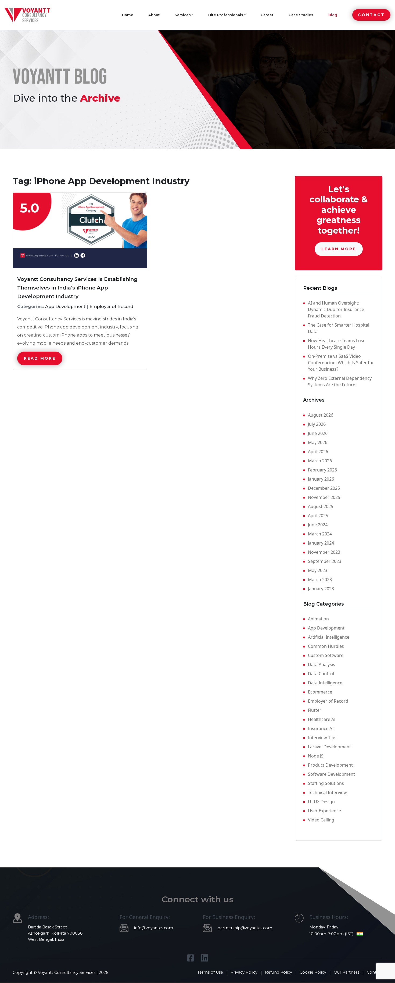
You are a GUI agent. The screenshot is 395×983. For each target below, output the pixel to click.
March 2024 (320, 534)
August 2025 (320, 506)
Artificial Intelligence (328, 637)
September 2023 (324, 561)
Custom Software (325, 655)
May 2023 (317, 570)
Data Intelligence (325, 683)
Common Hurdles (326, 646)
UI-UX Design (321, 802)
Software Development (331, 774)
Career (267, 15)
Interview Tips (322, 738)
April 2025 (318, 516)
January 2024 (321, 543)
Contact (371, 14)
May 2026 (317, 442)
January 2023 (321, 589)
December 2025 (324, 488)
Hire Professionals (225, 15)
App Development (326, 628)
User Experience (324, 811)
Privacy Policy (244, 972)
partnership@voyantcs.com (244, 927)
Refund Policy (278, 972)
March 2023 (320, 579)
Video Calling (321, 820)
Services (183, 15)
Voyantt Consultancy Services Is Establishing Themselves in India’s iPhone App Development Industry (77, 287)
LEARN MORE (338, 248)
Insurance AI (320, 728)
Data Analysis (321, 664)
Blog (332, 15)
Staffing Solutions (326, 783)
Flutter (314, 710)
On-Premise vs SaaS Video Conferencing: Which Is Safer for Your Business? (341, 362)
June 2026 (318, 433)
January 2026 (321, 479)
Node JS (316, 756)
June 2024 (318, 525)
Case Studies (301, 15)
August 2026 (320, 415)
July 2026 (317, 424)
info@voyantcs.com (153, 927)
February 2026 (322, 470)
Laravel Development (329, 747)
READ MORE (40, 358)
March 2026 (320, 461)
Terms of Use (210, 972)
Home (127, 15)
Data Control (321, 674)
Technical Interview (327, 792)
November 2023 (324, 552)
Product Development (330, 765)
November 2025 (324, 497)
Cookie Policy (313, 972)
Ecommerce (320, 692)
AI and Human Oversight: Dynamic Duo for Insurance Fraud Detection (336, 309)
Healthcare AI (321, 719)
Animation (318, 619)
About (154, 15)
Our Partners (346, 972)
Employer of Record (328, 701)
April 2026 (318, 452)
